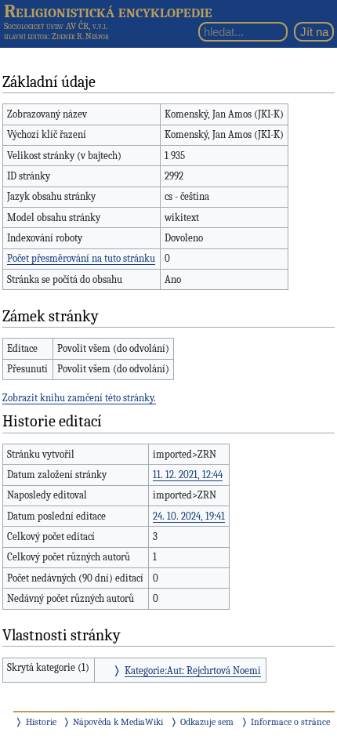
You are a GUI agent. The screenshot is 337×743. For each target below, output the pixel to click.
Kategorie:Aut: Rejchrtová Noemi (193, 670)
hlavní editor (26, 36)
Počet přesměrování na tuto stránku (81, 258)
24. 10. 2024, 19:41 (189, 516)
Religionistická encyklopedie (108, 11)
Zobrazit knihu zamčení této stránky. (79, 398)
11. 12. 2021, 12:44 (188, 474)
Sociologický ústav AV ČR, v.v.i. (55, 25)
